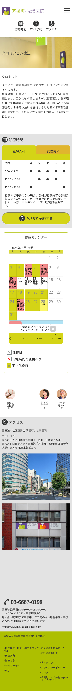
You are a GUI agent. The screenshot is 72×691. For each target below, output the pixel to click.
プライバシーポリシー (53, 667)
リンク (44, 672)
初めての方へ (12, 665)
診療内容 (10, 660)
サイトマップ (48, 662)
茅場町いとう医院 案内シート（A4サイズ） (53, 678)
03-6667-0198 (26, 601)
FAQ (7, 670)
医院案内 (10, 655)
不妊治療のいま (49, 653)
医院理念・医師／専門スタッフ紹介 (21, 649)
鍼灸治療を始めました (53, 648)
